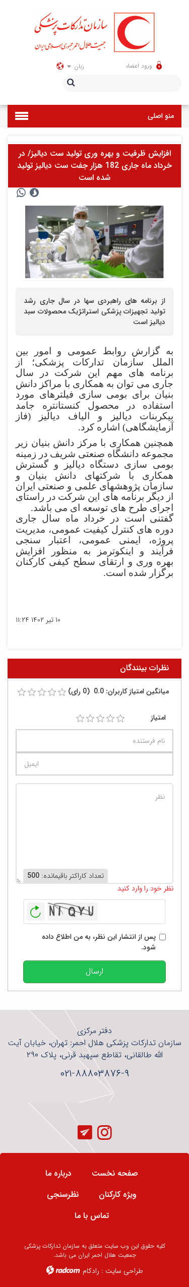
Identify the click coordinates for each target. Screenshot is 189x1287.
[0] (21, 692)
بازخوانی (36, 909)
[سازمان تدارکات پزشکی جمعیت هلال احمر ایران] (94, 32)
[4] (110, 718)
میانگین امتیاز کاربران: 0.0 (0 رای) (118, 691)
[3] (100, 718)
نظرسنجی (63, 1194)
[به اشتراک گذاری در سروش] (34, 193)
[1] (80, 718)
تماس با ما (92, 1215)
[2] (90, 718)
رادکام (91, 1270)
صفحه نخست (115, 1173)
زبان (78, 66)
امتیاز (158, 718)
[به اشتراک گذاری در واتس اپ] (21, 193)
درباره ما (58, 1173)
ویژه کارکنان (118, 1194)
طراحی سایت (124, 1270)
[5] (120, 718)
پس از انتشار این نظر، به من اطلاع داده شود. (99, 942)
